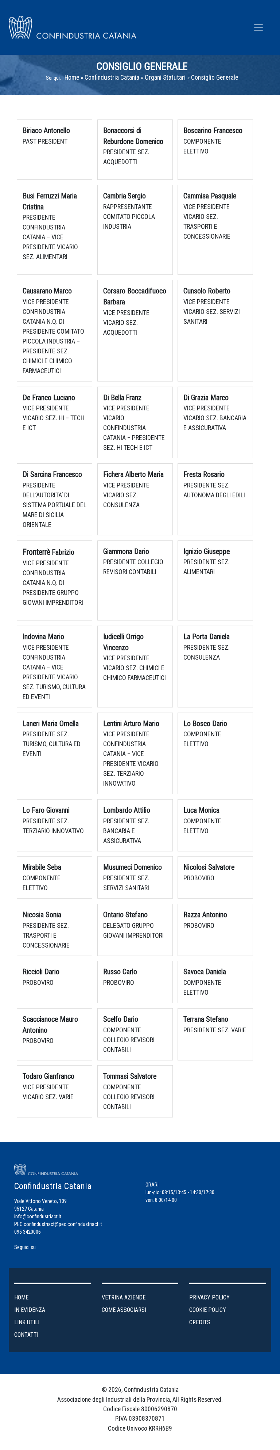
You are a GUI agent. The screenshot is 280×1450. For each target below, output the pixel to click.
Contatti (26, 1334)
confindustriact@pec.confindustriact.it (63, 1224)
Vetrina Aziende (123, 1297)
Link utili (26, 1322)
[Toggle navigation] (258, 27)
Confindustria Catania (112, 77)
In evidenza (29, 1309)
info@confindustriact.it (37, 1216)
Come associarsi (124, 1309)
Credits (199, 1322)
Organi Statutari (165, 77)
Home (72, 77)
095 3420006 (27, 1232)
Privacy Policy (209, 1297)
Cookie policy (207, 1309)
